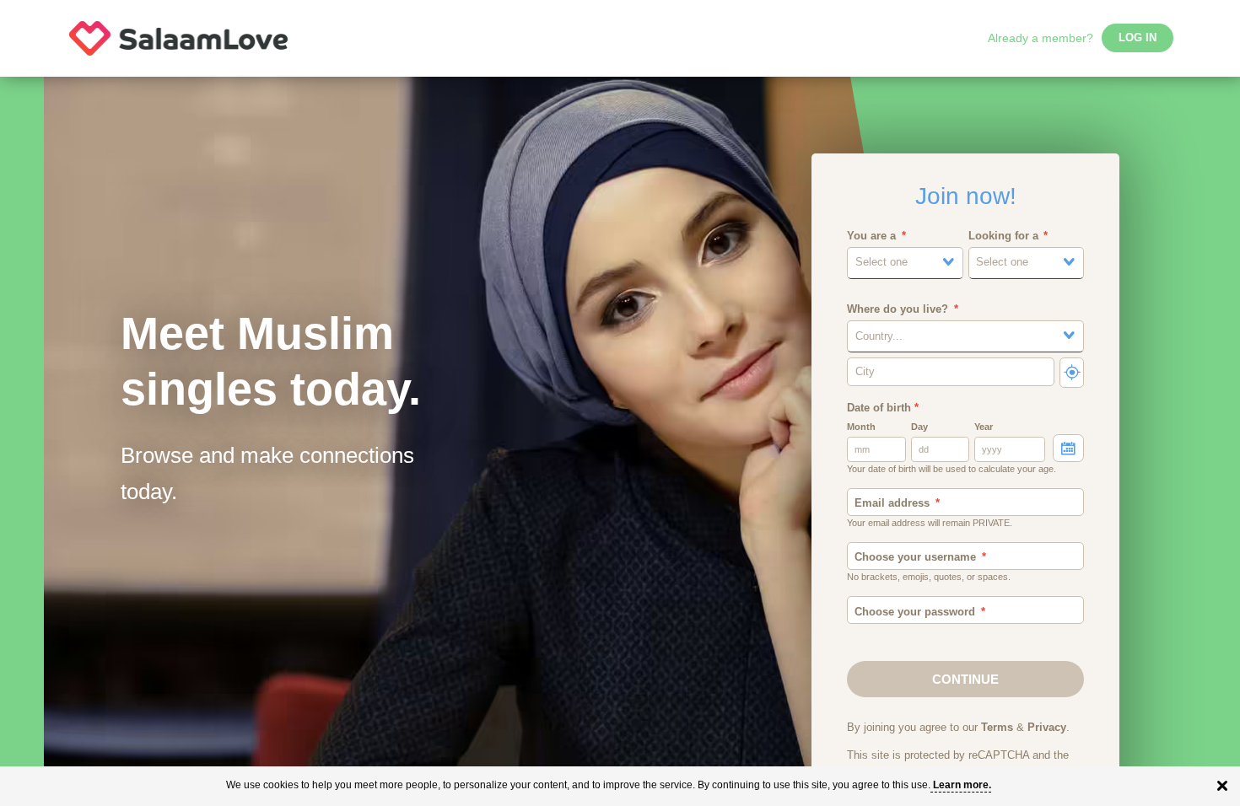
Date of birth (883, 408)
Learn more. (962, 785)
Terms (997, 727)
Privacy (1046, 727)
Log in (1137, 38)
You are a (871, 236)
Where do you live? (897, 309)
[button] (905, 262)
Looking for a (1003, 236)
